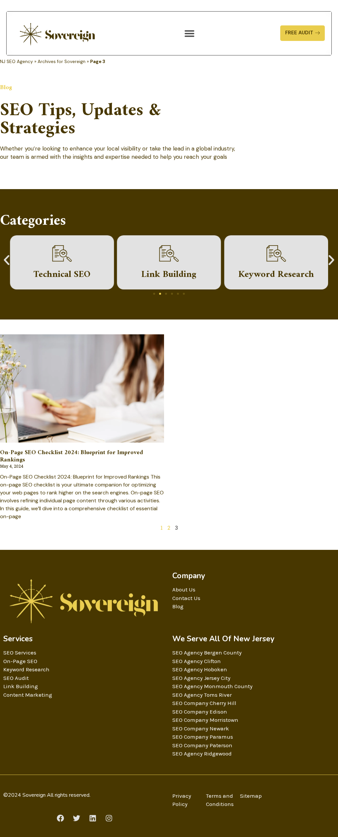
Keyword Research (276, 275)
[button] (189, 33)
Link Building (168, 275)
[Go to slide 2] (160, 294)
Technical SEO (61, 275)
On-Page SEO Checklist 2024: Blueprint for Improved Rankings (71, 456)
